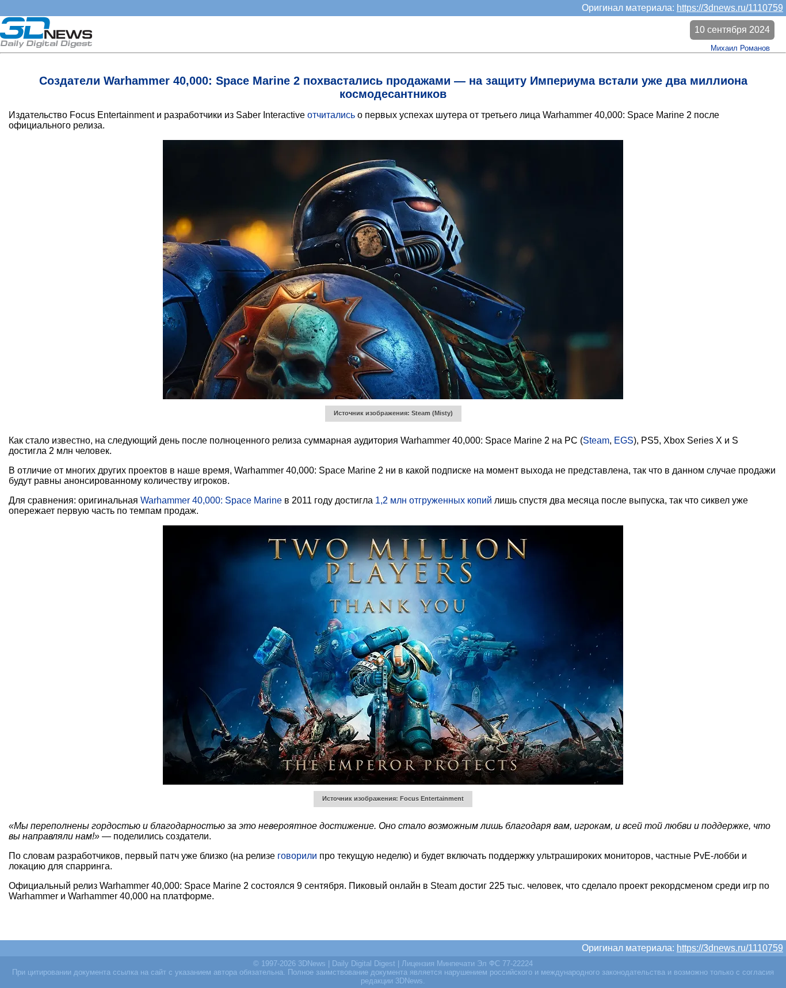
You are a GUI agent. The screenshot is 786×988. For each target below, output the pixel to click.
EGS (624, 440)
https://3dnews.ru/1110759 (730, 8)
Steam (596, 440)
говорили (297, 856)
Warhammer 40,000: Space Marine (211, 500)
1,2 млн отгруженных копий (433, 500)
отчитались (331, 115)
